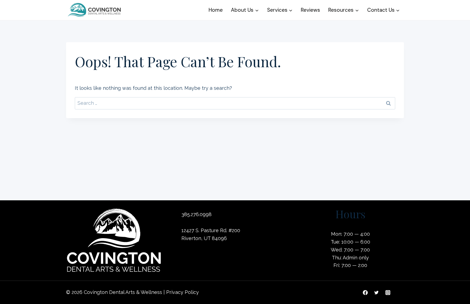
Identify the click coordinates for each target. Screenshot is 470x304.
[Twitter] (376, 292)
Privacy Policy (182, 292)
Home (216, 10)
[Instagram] (388, 292)
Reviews (310, 10)
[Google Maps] (399, 292)
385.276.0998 (196, 214)
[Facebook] (365, 292)
